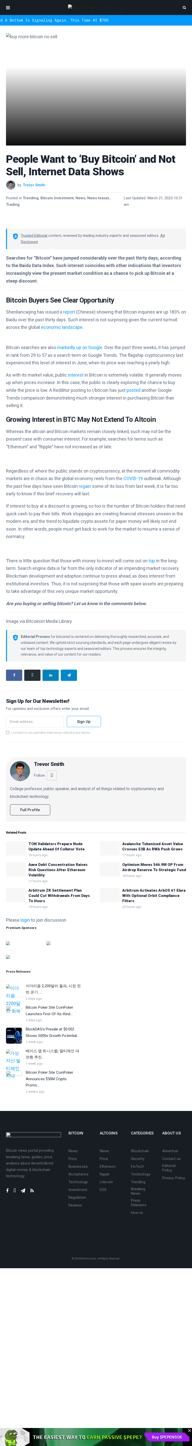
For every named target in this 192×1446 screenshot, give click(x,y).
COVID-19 (133, 478)
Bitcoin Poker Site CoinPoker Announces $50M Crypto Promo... (49, 1078)
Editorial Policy (169, 1167)
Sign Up (84, 721)
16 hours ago (38, 855)
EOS (103, 1189)
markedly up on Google (79, 347)
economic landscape (61, 327)
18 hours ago (132, 876)
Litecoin (106, 1182)
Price (72, 1158)
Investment (77, 1189)
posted (133, 390)
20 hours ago (132, 907)
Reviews (75, 1205)
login (25, 920)
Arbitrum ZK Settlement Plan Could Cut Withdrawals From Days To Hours (59, 895)
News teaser (98, 198)
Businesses (78, 1166)
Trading (13, 204)
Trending (31, 198)
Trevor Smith (34, 185)
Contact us (171, 1158)
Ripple (105, 1174)
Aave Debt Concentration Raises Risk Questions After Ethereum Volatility (58, 869)
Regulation (77, 1197)
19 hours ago (38, 907)
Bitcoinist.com (88, 1258)
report (69, 312)
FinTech (137, 1166)
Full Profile (30, 810)
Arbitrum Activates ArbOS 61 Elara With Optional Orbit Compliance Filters (154, 895)
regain (85, 486)
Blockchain (140, 1151)
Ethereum (108, 1166)
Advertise (170, 1151)
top (151, 560)
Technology (78, 1182)
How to (137, 1212)
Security (137, 1158)
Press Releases (138, 1202)
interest (76, 375)
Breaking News (138, 1191)
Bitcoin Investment (57, 198)
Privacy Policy (173, 1178)
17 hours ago (132, 855)
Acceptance (78, 1174)
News (80, 198)
